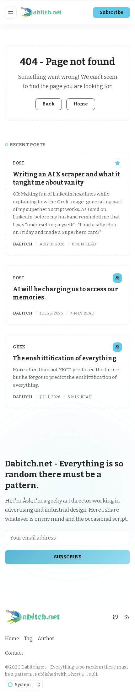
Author (46, 639)
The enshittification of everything (64, 358)
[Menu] (10, 12)
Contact (14, 653)
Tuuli (91, 674)
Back (48, 104)
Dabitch (22, 244)
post (18, 163)
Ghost (74, 674)
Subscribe (111, 12)
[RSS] (127, 617)
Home (80, 104)
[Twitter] (115, 617)
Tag (28, 639)
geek (19, 347)
